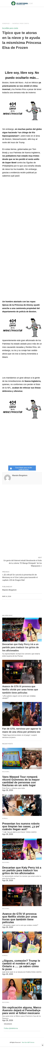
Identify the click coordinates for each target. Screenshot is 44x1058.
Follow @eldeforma (11, 1028)
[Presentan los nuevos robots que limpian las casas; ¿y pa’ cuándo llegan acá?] (22, 805)
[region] (22, 12)
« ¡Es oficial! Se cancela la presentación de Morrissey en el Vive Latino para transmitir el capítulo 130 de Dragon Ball (20, 577)
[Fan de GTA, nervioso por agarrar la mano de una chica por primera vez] (22, 714)
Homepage (6, 23)
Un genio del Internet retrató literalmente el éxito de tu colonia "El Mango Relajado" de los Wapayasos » (22, 563)
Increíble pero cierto (20, 23)
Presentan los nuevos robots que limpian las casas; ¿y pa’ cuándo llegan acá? (21, 826)
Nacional (5, 771)
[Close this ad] (42, 1045)
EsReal (5, 818)
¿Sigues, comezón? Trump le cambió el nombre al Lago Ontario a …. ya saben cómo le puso (21, 965)
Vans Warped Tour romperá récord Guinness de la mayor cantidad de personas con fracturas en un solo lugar (21, 781)
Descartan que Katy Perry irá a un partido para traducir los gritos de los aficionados (20, 647)
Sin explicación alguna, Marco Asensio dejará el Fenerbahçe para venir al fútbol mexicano (21, 1010)
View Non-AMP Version (28, 1042)
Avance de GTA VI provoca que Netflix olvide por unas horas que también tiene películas (20, 689)
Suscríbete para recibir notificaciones (23, 468)
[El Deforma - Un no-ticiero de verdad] (22, 3)
